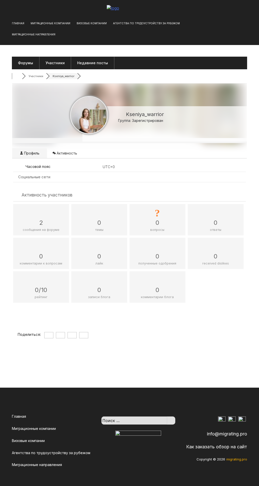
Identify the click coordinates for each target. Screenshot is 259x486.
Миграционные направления (33, 34)
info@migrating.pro (227, 433)
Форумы (25, 63)
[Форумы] (17, 76)
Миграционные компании (50, 23)
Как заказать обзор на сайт (216, 446)
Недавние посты (92, 63)
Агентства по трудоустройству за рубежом (146, 23)
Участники (55, 63)
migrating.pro (236, 459)
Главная (18, 23)
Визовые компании (92, 23)
